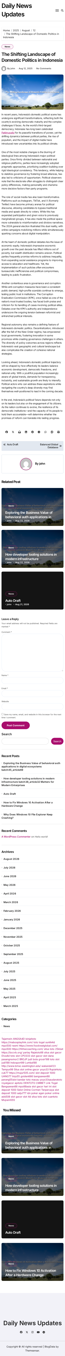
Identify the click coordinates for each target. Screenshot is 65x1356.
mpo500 (6, 1048)
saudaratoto (55, 1079)
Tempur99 (7, 1069)
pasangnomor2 (10, 1059)
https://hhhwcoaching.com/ (27, 1048)
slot (15, 1079)
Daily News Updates (32, 1323)
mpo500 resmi (10, 1045)
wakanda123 (48, 1065)
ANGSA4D (19, 1038)
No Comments (43, 68)
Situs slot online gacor (26, 1069)
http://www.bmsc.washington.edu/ (21, 1065)
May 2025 (9, 988)
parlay (26, 1052)
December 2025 (13, 928)
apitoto (19, 1082)
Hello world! (41, 836)
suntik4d (50, 1042)
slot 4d (27, 1096)
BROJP (23, 1059)
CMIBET (40, 1082)
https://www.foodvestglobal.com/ (38, 1045)
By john (11, 68)
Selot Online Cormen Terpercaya (35, 1089)
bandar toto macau (28, 1079)
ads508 (6, 1096)
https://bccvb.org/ (12, 1052)
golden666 (27, 1076)
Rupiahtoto (55, 1069)
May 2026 (9, 884)
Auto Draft (13, 601)
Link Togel (52, 1082)
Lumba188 (31, 1062)
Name (5, 675)
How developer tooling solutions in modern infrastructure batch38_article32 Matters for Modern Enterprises (28, 782)
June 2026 (9, 876)
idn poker (32, 1093)
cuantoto (53, 1096)
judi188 (6, 1062)
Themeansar (32, 1350)
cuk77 (5, 1072)
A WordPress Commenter (16, 836)
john (42, 463)
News (7, 46)
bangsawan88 (42, 1076)
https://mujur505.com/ (22, 1072)
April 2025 (9, 997)
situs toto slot (39, 1096)
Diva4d (6, 1055)
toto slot (15, 1055)
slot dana (48, 1055)
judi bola (33, 1059)
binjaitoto (31, 1038)
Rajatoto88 (37, 1052)
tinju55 (16, 1076)
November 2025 (13, 936)
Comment (7, 632)
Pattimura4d (8, 132)
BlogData (50, 1346)
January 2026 (11, 919)
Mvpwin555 (8, 1099)
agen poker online (49, 1093)
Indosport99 (17, 1062)
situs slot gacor (53, 1052)
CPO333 (25, 1055)
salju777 (21, 1093)
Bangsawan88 (10, 1086)
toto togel (39, 1042)
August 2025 (11, 962)
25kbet (59, 1048)
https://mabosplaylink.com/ (17, 1042)
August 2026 (11, 858)
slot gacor (36, 1055)
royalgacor (8, 1082)
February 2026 (12, 910)
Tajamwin (7, 1038)
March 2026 (10, 902)
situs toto (49, 1048)
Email (5, 688)
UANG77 (6, 1076)
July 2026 (9, 867)
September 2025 (13, 954)
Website (5, 701)
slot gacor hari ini (42, 1086)
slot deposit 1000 (45, 1072)
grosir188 (44, 1059)
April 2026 (9, 893)
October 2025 (11, 945)
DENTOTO (29, 1082)
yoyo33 (44, 1069)
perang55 (7, 1079)
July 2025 (9, 971)
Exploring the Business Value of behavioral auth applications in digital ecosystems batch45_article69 (31, 766)
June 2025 (9, 980)
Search (7, 734)
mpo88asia (24, 1086)
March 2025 (10, 1006)
